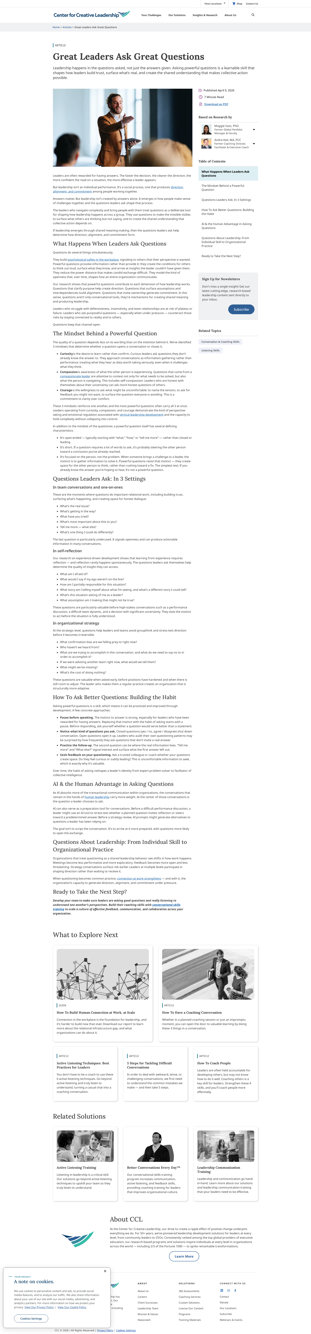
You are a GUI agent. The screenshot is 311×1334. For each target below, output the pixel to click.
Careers (142, 1296)
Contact (224, 1296)
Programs (184, 1314)
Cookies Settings (31, 1318)
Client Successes (148, 1302)
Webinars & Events (231, 1320)
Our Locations (228, 1308)
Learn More (184, 1256)
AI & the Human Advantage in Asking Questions (227, 226)
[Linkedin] (222, 1290)
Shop (239, 3)
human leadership (97, 797)
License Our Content (191, 1308)
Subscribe (241, 309)
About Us (143, 1291)
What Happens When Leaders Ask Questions (225, 174)
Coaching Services (190, 1296)
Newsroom (144, 1320)
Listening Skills (210, 350)
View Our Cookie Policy (72, 1307)
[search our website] (252, 15)
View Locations (213, 3)
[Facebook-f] (235, 1290)
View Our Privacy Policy (39, 1307)
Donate (224, 1302)
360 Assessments (189, 1291)
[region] (57, 1297)
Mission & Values (148, 1314)
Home (56, 27)
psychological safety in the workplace (93, 260)
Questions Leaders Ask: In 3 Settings (226, 200)
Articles (67, 27)
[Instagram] (228, 1290)
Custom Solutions (189, 1302)
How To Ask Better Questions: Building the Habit (228, 212)
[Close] (105, 1271)
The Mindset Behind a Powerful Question (223, 188)
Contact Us (252, 3)
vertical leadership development (141, 415)
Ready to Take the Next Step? (221, 256)
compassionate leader (75, 376)
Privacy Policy (105, 1330)
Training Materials (190, 1320)
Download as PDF (216, 104)
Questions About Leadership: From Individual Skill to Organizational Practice (225, 242)
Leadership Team (148, 1308)
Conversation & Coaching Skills (220, 341)
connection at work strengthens (139, 878)
